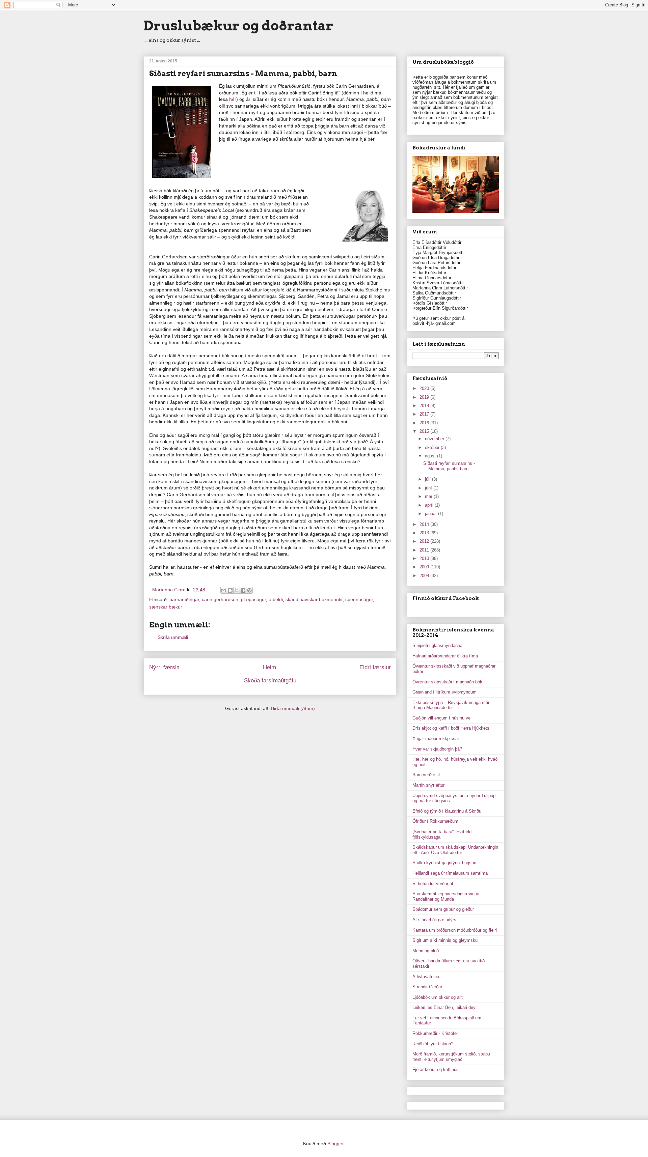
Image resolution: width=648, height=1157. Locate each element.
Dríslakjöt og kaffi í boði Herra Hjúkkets (450, 728)
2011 (425, 550)
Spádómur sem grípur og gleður (443, 909)
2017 (425, 414)
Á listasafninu (425, 976)
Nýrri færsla (164, 667)
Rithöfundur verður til (432, 883)
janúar (431, 513)
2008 (425, 575)
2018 (425, 405)
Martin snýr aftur (428, 785)
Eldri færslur (375, 667)
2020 (425, 388)
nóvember (435, 438)
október (433, 447)
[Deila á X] (236, 590)
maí (429, 496)
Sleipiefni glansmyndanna (437, 645)
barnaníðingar (184, 599)
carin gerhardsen (220, 599)
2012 (425, 541)
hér (232, 99)
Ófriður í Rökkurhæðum (435, 821)
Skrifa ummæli (173, 637)
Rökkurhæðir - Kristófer (435, 1033)
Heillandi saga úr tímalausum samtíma (450, 873)
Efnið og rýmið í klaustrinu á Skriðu (446, 811)
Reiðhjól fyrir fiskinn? (432, 1043)
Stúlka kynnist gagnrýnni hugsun (444, 862)
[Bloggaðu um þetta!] (230, 590)
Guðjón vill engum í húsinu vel (441, 718)
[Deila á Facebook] (243, 590)
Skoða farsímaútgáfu (270, 680)
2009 (425, 566)
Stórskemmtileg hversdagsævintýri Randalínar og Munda (446, 896)
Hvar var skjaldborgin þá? (437, 749)
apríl (430, 505)
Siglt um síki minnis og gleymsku (445, 940)
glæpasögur (253, 599)
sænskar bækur (165, 607)
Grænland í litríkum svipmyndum (444, 692)
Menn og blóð (425, 950)
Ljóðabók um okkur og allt (437, 997)
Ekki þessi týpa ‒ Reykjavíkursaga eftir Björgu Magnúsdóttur (450, 705)
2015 (425, 431)
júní (429, 487)
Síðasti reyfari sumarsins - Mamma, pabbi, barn (449, 466)
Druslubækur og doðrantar (238, 26)
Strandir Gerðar (427, 986)
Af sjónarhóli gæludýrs (434, 919)
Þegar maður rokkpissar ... (438, 738)
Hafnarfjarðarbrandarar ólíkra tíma (445, 655)
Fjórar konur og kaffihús (435, 1069)
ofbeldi (276, 599)
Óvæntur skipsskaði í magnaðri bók (447, 681)
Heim (269, 667)
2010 (425, 558)
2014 (425, 524)
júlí (428, 479)
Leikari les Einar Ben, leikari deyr (444, 1007)
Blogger (335, 1143)
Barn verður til (426, 774)
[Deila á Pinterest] (249, 590)
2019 (425, 397)
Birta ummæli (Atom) (293, 708)
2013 (425, 532)
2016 (425, 422)
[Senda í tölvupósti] (223, 590)
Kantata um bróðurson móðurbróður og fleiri (454, 930)
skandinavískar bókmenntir (314, 599)
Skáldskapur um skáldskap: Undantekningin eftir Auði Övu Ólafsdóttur (455, 850)
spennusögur (359, 599)
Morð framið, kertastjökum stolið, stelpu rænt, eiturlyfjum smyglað (451, 1056)
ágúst (431, 455)
